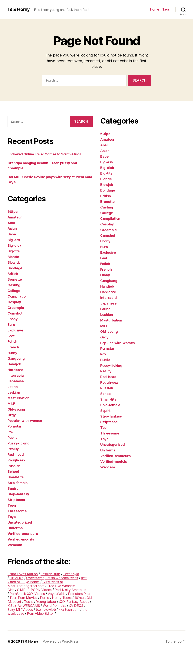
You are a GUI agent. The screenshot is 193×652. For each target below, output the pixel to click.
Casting (14, 285)
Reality (13, 449)
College (14, 291)
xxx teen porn (69, 610)
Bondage (15, 268)
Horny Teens (61, 598)
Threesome (17, 511)
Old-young (16, 409)
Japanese (16, 381)
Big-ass (14, 240)
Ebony (13, 319)
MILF (11, 404)
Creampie (16, 308)
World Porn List (54, 606)
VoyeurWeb (56, 594)
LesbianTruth (50, 574)
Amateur (15, 217)
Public (12, 438)
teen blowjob (46, 610)
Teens (28, 602)
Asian (12, 229)
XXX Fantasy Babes (74, 602)
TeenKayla (71, 574)
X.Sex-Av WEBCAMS (24, 606)
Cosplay (14, 302)
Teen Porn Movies (23, 598)
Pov (11, 432)
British (13, 274)
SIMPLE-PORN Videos (34, 590)
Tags (166, 9)
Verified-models (21, 539)
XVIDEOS (76, 606)
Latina (13, 387)
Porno (44, 598)
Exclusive (15, 330)
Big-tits (14, 251)
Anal (11, 223)
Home (154, 9)
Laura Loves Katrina (23, 574)
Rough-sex (16, 460)
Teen (12, 505)
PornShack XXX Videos (27, 594)
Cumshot (15, 313)
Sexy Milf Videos (20, 610)
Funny (12, 353)
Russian (14, 466)
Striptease (16, 500)
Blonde (13, 257)
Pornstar (15, 426)
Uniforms (15, 528)
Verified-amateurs (23, 534)
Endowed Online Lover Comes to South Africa (44, 154)
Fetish (12, 342)
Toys (12, 517)
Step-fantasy (18, 494)
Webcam (15, 545)
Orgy (12, 415)
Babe (12, 234)
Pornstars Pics (78, 594)
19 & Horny (19, 9)
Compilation (18, 296)
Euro (11, 325)
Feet (11, 336)
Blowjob (14, 262)
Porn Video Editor (40, 613)
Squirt (13, 488)
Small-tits (15, 477)
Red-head (16, 455)
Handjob (14, 364)
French (13, 347)
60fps (13, 212)
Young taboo (46, 602)
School (13, 471)
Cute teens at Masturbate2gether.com (35, 584)
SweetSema (35, 578)
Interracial (16, 375)
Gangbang (16, 358)
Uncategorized (20, 522)
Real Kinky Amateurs (70, 590)
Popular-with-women (25, 421)
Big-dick (14, 245)
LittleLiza (16, 578)
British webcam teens (61, 578)
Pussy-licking (19, 443)
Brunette (15, 279)
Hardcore (15, 370)
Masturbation (18, 398)
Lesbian (14, 392)
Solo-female (18, 483)
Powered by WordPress (61, 641)
